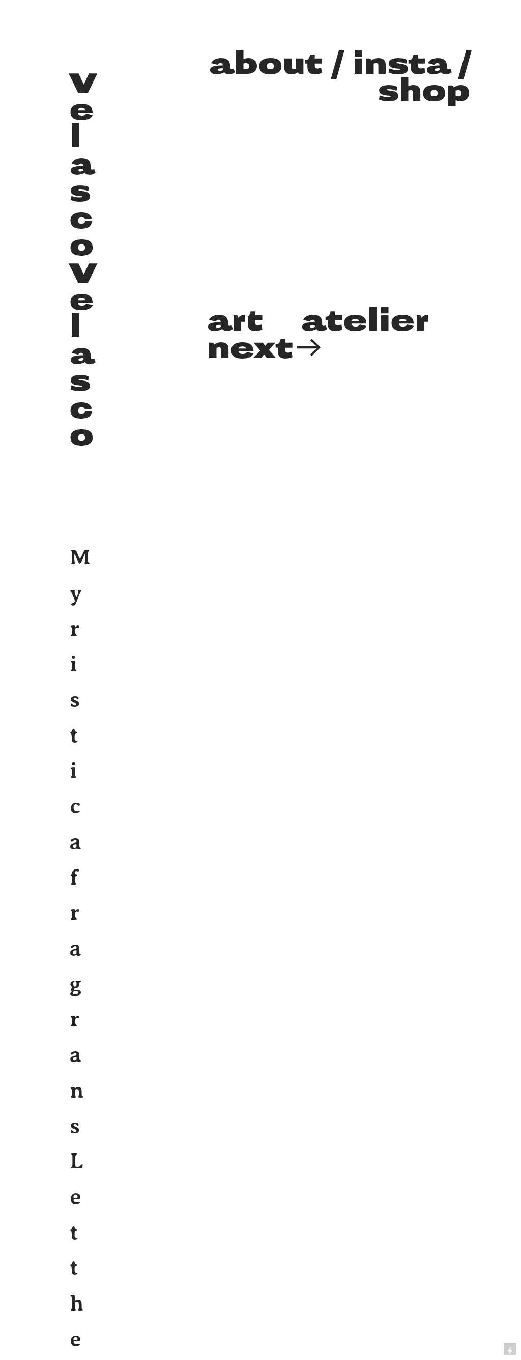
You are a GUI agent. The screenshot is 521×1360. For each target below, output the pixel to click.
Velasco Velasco (83, 259)
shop (424, 91)
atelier (365, 321)
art (235, 321)
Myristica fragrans (80, 841)
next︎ (266, 349)
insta (396, 64)
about (266, 64)
